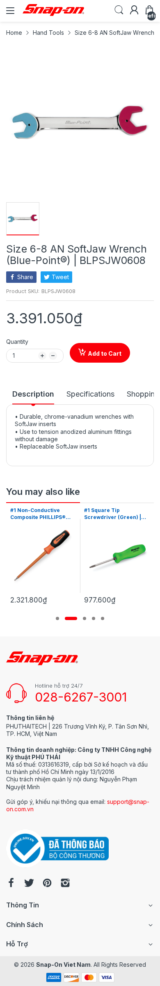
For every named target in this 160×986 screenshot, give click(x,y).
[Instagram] (65, 883)
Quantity (17, 341)
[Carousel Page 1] (57, 618)
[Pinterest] (47, 883)
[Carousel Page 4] (93, 618)
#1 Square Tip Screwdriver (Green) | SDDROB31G (112, 514)
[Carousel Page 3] (84, 618)
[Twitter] (29, 883)
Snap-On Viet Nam (63, 964)
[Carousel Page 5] (102, 618)
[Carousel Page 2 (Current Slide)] (71, 618)
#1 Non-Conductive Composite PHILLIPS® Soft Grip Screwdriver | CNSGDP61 (40, 514)
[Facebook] (11, 883)
